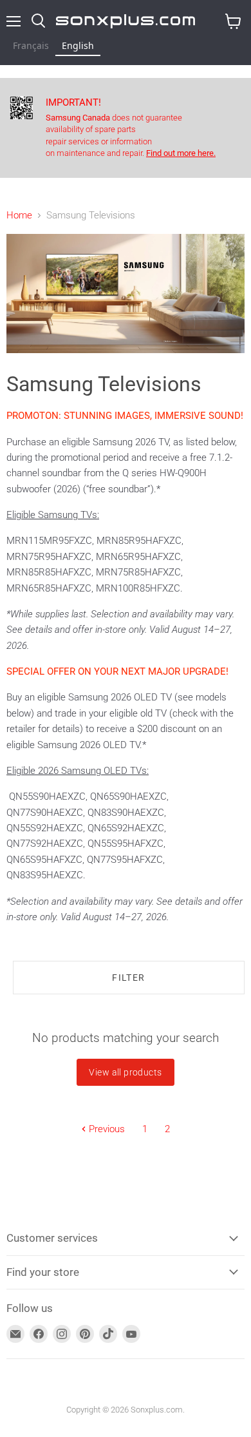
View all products (125, 1072)
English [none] (78, 45)
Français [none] (31, 45)
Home (19, 215)
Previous (105, 1129)
